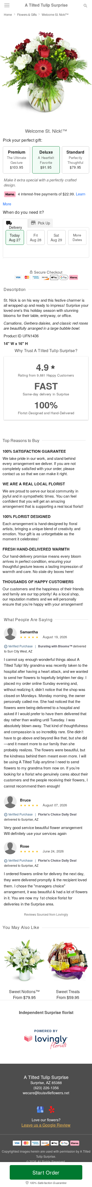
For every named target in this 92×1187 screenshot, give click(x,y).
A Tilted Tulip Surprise (46, 5)
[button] (81, 1175)
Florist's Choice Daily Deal (57, 814)
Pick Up (44, 222)
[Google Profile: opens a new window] (40, 1109)
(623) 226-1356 (46, 1087)
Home (8, 14)
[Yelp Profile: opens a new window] (51, 1109)
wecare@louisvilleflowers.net (46, 1092)
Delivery (15, 226)
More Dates (77, 237)
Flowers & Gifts (27, 14)
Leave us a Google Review (46, 1125)
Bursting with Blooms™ (55, 646)
